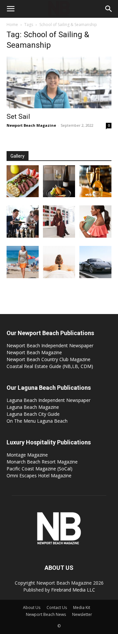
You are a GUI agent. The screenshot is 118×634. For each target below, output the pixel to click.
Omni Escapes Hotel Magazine (39, 475)
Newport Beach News (46, 614)
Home (12, 24)
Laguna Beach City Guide (33, 414)
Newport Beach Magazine (31, 125)
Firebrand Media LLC (73, 590)
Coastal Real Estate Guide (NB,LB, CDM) (50, 366)
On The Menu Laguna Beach (37, 421)
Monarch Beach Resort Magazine (42, 462)
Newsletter (82, 614)
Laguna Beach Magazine (33, 407)
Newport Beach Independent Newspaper (50, 345)
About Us (31, 607)
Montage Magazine (27, 455)
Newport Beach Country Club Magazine (48, 359)
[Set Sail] (59, 82)
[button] (10, 9)
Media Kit (81, 607)
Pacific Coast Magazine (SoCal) (39, 468)
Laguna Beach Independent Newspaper (48, 400)
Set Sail (18, 116)
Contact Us (57, 607)
